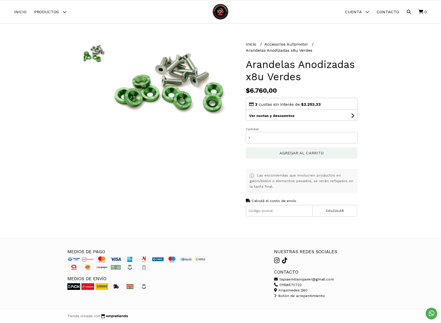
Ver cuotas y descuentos (272, 116)
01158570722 (290, 285)
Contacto (388, 11)
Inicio (20, 11)
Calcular (335, 211)
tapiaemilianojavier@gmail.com (306, 279)
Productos (47, 11)
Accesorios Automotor (286, 44)
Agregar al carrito (301, 153)
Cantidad (252, 129)
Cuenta (354, 11)
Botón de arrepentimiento (301, 296)
